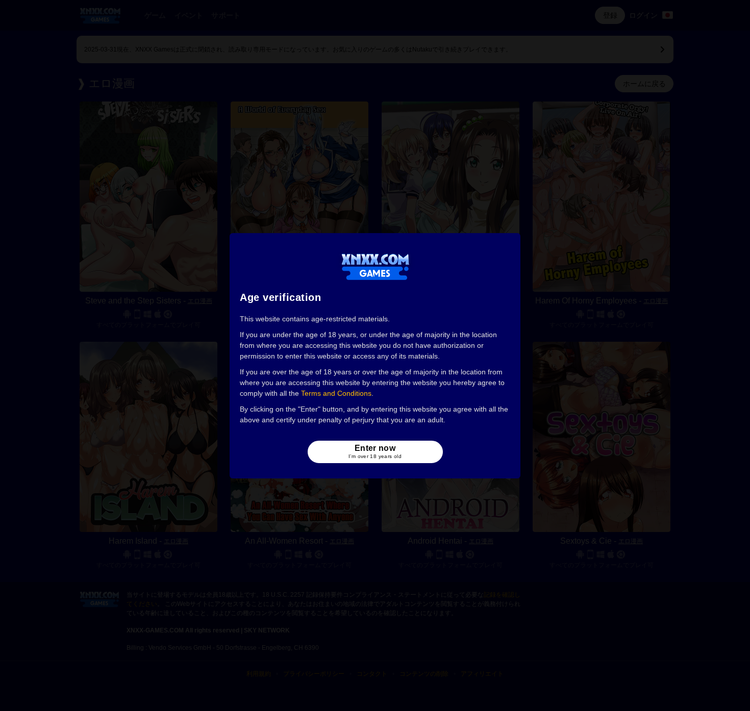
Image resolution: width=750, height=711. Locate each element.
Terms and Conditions (336, 393)
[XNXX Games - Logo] (375, 266)
